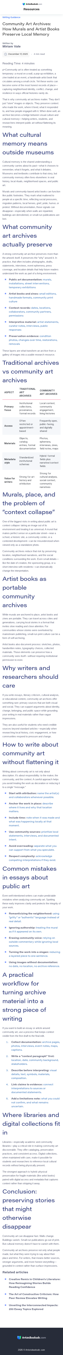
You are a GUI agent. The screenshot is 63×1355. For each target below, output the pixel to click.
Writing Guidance (11, 17)
